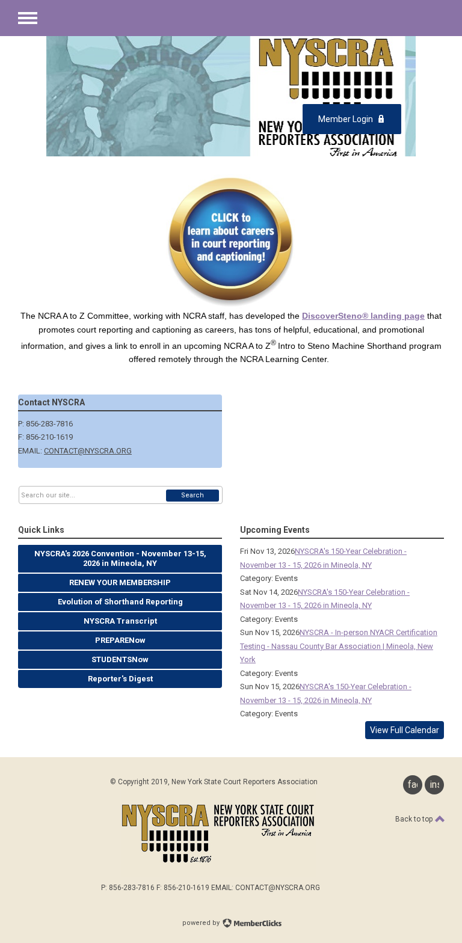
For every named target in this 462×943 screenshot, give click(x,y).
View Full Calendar (404, 730)
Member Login (345, 119)
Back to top (414, 819)
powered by (201, 923)
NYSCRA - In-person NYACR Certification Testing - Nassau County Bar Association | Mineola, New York (338, 646)
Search (192, 495)
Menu (27, 18)
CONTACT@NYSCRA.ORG (88, 450)
